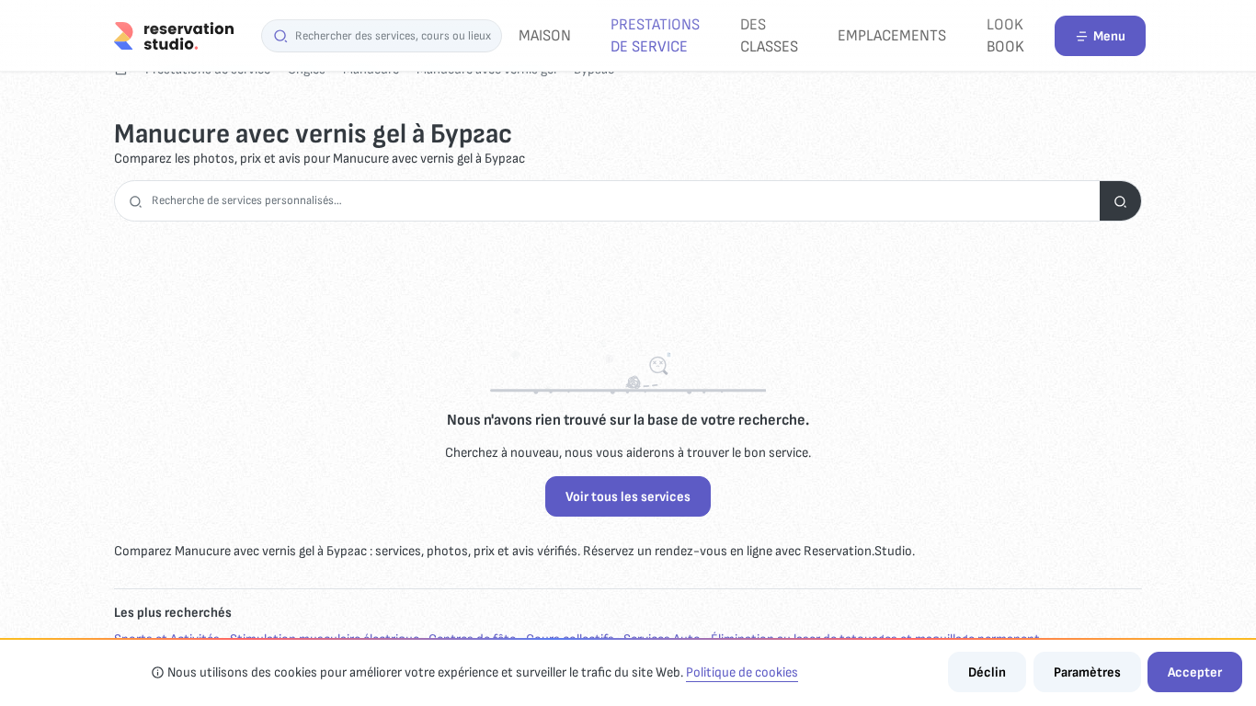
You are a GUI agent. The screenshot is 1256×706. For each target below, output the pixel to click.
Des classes (769, 35)
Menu (1109, 36)
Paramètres (1087, 672)
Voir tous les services (628, 497)
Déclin (987, 672)
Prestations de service (655, 35)
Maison (545, 35)
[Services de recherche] (1120, 201)
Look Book (1005, 35)
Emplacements (892, 35)
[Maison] (174, 35)
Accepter (1195, 672)
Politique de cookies (742, 672)
